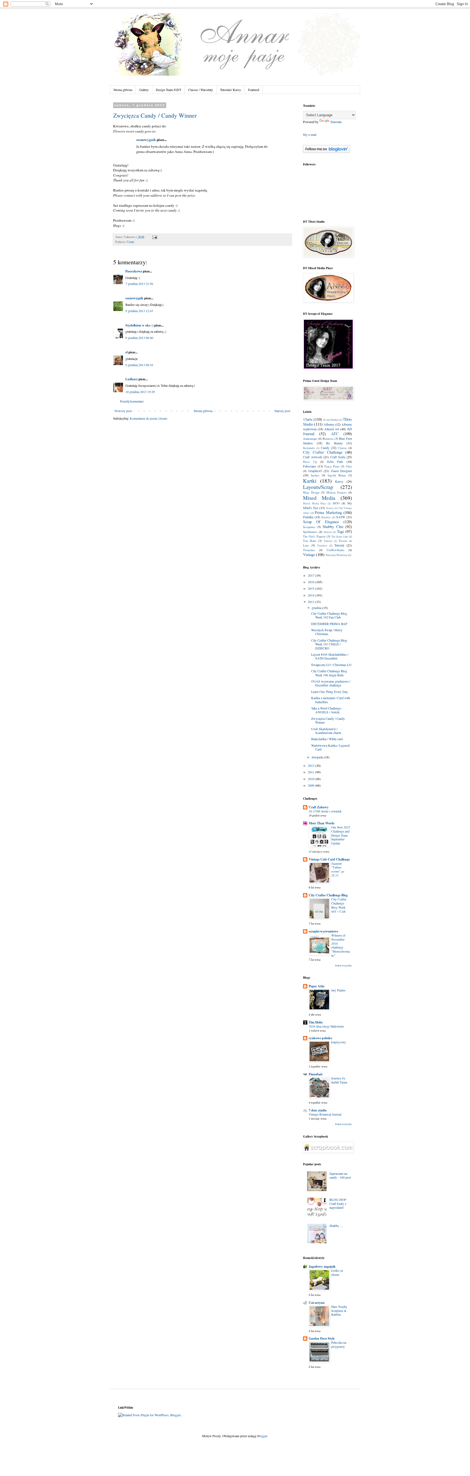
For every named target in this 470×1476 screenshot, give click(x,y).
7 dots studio (318, 1110)
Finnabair (316, 1074)
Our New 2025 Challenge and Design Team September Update (340, 835)
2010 (311, 779)
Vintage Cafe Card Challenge (329, 859)
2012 (311, 765)
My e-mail (309, 134)
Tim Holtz (309, 541)
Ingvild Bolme (337, 475)
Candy (130, 242)
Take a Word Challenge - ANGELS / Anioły (327, 710)
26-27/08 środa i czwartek (325, 811)
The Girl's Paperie (314, 536)
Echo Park (335, 461)
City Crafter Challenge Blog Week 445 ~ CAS (339, 905)
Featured (253, 89)
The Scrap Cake (339, 536)
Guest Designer (341, 471)
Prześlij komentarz (132, 401)
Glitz (349, 466)
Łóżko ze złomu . (337, 1272)
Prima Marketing (328, 512)
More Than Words (322, 823)
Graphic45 (315, 471)
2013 (311, 601)
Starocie (328, 532)
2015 (311, 588)
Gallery (144, 89)
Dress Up (310, 462)
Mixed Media (319, 497)
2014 (311, 595)
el (126, 352)
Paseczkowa (133, 271)
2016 (311, 582)
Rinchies (326, 517)
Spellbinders (310, 532)
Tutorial (339, 545)
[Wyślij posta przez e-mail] (154, 237)
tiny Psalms (338, 990)
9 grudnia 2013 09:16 (139, 365)
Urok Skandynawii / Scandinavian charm (326, 731)
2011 (311, 772)
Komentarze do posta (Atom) (148, 418)
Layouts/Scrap (318, 486)
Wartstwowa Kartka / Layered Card (330, 747)
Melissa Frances (336, 492)
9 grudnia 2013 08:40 (139, 337)
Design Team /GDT (168, 89)
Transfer (328, 541)
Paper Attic (316, 986)
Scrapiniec (309, 527)
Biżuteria (328, 439)
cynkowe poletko (320, 1038)
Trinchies (322, 545)
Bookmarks (309, 448)
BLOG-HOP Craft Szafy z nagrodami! (337, 1203)
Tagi (340, 531)
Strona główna (122, 89)
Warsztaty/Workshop (337, 555)
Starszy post (282, 411)
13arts (308, 419)
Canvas (342, 448)
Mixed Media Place (314, 503)
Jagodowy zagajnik (322, 1266)
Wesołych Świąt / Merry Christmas (326, 632)
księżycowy (338, 1042)
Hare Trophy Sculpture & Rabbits (339, 1311)
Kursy (339, 481)
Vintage (309, 554)
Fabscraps (309, 466)
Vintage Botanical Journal (325, 1114)
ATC (335, 433)
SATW (340, 517)
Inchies (315, 475)
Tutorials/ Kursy (230, 89)
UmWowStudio (335, 550)
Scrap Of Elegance (321, 521)
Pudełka (308, 517)
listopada (318, 757)
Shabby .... (336, 1225)
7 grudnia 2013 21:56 (139, 283)
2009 (311, 785)
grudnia (317, 607)
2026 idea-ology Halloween (326, 1026)
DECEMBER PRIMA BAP (329, 623)
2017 (311, 575)
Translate (336, 122)
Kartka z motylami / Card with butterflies (330, 700)
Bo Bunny (334, 443)
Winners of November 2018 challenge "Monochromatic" (340, 945)
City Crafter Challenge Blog (328, 895)
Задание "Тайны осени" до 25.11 (337, 869)
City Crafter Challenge (322, 452)
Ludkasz (131, 379)
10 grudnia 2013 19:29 (140, 392)
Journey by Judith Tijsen (339, 1080)
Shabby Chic (333, 526)
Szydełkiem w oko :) (139, 325)
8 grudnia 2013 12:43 (139, 311)
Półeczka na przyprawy (338, 1344)
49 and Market (330, 420)
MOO (336, 503)
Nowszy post (123, 411)
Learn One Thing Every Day (329, 691)
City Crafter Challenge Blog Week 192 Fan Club (329, 615)
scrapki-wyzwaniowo (323, 931)
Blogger (262, 1436)
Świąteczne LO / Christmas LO (331, 664)
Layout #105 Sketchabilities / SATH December (329, 656)
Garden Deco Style (322, 1338)
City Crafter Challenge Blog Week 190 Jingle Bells (329, 673)
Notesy (330, 508)
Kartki (309, 480)
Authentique (310, 439)
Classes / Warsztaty (200, 89)
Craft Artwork (312, 457)
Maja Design (311, 492)
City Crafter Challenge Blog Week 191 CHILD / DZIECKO (329, 644)
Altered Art (331, 429)
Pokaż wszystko (343, 965)
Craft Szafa (337, 457)
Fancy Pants (331, 466)
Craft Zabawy (319, 807)
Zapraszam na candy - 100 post (340, 1175)
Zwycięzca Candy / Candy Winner (155, 115)
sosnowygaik (146, 139)
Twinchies (309, 550)
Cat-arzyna (316, 1302)
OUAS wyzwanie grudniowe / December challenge (330, 683)
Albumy (329, 424)
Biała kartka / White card (327, 739)
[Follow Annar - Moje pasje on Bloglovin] (326, 151)
